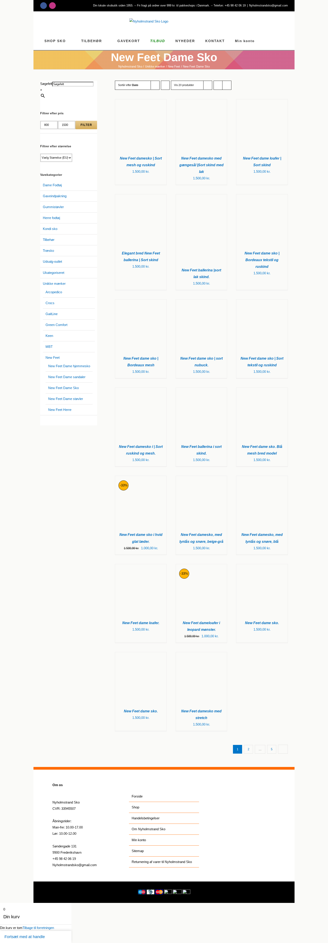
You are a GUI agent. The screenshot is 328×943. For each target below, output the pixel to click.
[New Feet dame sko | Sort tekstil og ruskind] (262, 302)
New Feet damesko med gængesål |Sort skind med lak (201, 165)
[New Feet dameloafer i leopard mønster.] (201, 567)
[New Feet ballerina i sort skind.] (201, 391)
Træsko (48, 250)
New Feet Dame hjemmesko (69, 366)
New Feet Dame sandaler (66, 377)
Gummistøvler (53, 207)
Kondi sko (50, 229)
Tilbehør (48, 240)
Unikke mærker (54, 283)
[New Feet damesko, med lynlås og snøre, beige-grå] (201, 479)
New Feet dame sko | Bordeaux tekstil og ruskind (262, 260)
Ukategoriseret (53, 273)
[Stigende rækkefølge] (165, 85)
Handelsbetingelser (146, 818)
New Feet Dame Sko (63, 388)
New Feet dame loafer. (140, 623)
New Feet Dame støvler (65, 399)
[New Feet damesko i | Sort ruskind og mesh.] (140, 391)
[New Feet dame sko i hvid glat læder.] (140, 479)
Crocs (50, 303)
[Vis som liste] (226, 85)
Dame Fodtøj (52, 185)
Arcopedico (54, 292)
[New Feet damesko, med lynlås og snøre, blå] (262, 479)
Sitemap (138, 851)
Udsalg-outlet (52, 261)
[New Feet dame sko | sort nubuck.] (201, 302)
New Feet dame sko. (262, 623)
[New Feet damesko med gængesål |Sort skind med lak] (201, 102)
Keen (49, 336)
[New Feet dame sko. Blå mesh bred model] (262, 391)
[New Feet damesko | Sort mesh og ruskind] (140, 102)
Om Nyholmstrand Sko (148, 829)
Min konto (139, 840)
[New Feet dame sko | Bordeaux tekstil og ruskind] (262, 197)
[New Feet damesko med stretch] (201, 655)
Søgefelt (46, 84)
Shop (135, 807)
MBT (49, 346)
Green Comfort (56, 325)
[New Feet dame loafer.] (140, 567)
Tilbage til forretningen (38, 928)
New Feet (53, 357)
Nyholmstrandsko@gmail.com (268, 5)
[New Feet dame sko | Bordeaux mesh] (140, 302)
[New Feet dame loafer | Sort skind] (262, 102)
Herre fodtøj (51, 218)
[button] (286, 40)
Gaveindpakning (54, 196)
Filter (86, 125)
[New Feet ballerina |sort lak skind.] (201, 197)
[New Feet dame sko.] (262, 567)
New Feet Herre (59, 410)
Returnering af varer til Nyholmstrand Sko (162, 862)
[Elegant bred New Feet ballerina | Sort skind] (140, 197)
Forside (137, 796)
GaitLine (52, 314)
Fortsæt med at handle (24, 937)
